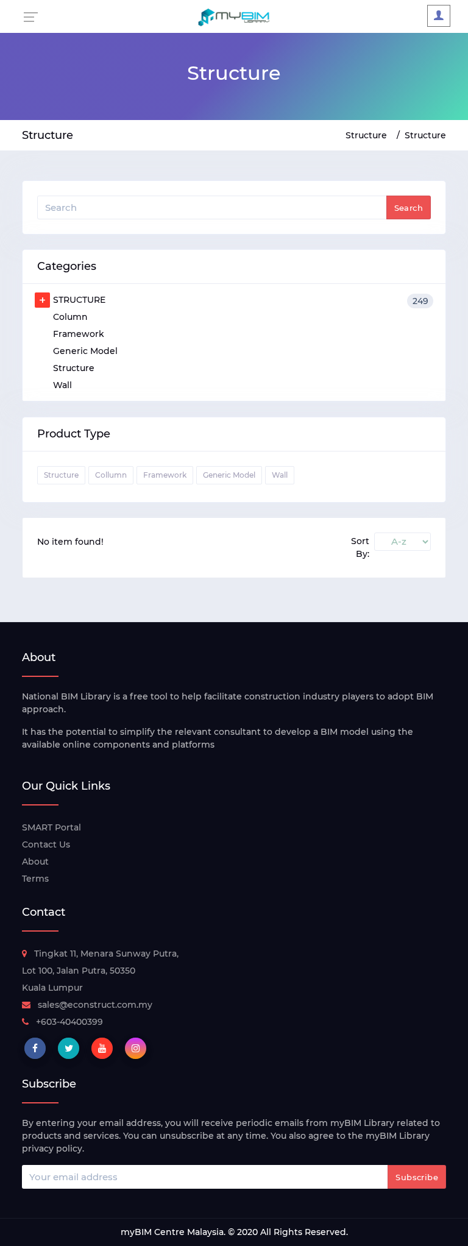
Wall (62, 385)
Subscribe (416, 1177)
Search (408, 208)
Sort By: (360, 547)
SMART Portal (51, 827)
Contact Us (46, 844)
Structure (366, 135)
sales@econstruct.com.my (95, 1004)
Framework (78, 333)
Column (70, 316)
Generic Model (85, 350)
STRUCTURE (240, 300)
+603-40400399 (69, 1021)
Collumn (111, 475)
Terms (35, 878)
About (35, 861)
